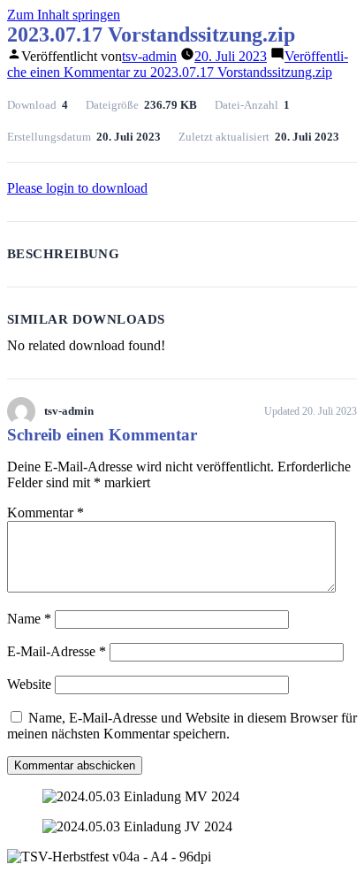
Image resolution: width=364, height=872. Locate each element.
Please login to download (77, 187)
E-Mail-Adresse (56, 651)
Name (29, 618)
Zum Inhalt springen (63, 14)
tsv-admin (149, 56)
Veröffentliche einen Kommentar (177, 64)
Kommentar (45, 512)
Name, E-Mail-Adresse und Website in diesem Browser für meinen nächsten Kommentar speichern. (182, 725)
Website (29, 684)
